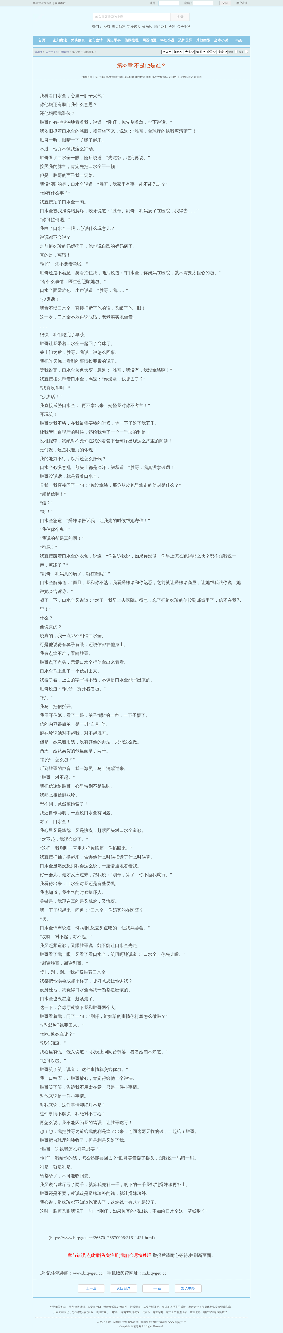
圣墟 (107, 26)
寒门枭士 (160, 26)
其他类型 (203, 40)
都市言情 (96, 40)
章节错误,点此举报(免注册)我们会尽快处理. (110, 1255)
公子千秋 (184, 26)
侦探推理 (131, 40)
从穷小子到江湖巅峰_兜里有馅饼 (116, 1321)
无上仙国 (100, 77)
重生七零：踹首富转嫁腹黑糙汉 (208, 1312)
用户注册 (242, 3)
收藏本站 (60, 3)
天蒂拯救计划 (77, 1306)
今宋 (172, 26)
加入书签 (188, 1288)
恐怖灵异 (185, 40)
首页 (42, 40)
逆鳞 (120, 77)
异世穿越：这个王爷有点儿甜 (170, 1312)
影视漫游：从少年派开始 (144, 1306)
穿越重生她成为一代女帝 (135, 1312)
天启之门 (173, 77)
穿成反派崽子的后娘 (174, 1306)
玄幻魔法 (60, 40)
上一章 (91, 1288)
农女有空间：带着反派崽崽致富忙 (107, 1306)
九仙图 (198, 77)
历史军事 (114, 40)
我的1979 (151, 77)
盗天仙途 (118, 26)
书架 (239, 40)
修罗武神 (111, 77)
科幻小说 (167, 40)
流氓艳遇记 (186, 77)
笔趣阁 (60, 27)
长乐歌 (147, 26)
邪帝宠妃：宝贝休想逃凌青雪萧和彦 (209, 1306)
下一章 (156, 1288)
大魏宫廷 (162, 77)
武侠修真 (78, 40)
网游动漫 (149, 40)
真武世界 (140, 77)
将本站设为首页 (42, 3)
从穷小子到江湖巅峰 (57, 52)
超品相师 (128, 77)
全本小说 (221, 40)
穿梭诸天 (133, 26)
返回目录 (124, 1288)
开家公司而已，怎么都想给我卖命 (73, 1312)
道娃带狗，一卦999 (107, 1312)
